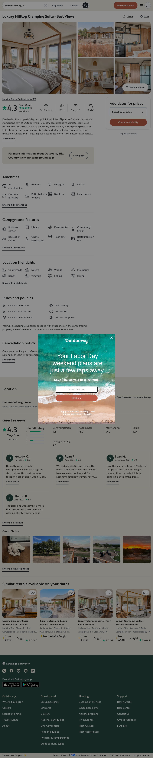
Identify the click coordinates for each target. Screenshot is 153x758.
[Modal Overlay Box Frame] (76, 379)
